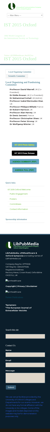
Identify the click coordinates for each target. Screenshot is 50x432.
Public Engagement (19, 194)
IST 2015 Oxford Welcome (19, 189)
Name (8, 350)
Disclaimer (32, 286)
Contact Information (19, 209)
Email (8, 360)
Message (10, 371)
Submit (11, 387)
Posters (13, 199)
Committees (15, 204)
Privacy (21, 286)
